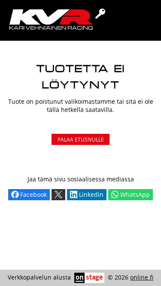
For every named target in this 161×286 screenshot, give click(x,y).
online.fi (141, 277)
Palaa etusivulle (81, 139)
